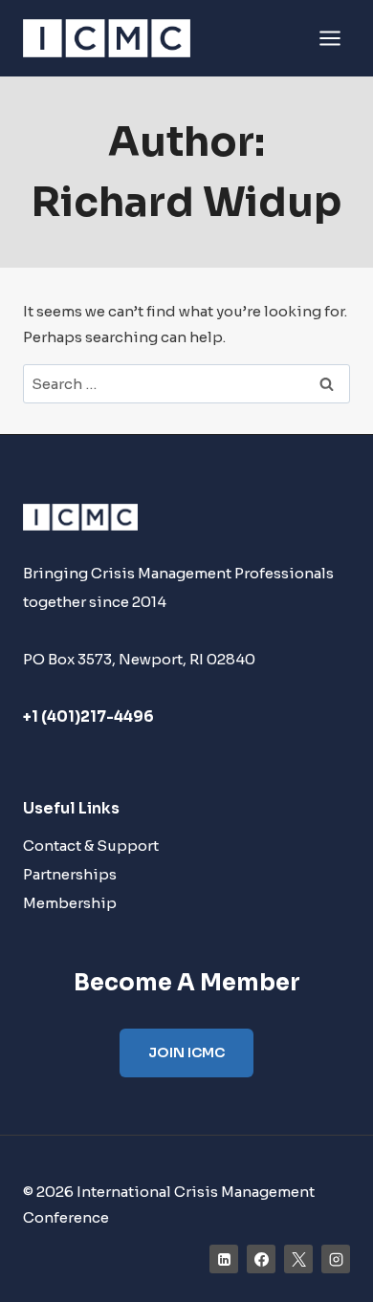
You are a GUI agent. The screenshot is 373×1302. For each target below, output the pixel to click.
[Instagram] (335, 1259)
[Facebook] (261, 1259)
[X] (298, 1259)
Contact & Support (91, 845)
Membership (70, 903)
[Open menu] (329, 37)
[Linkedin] (223, 1259)
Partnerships (70, 874)
